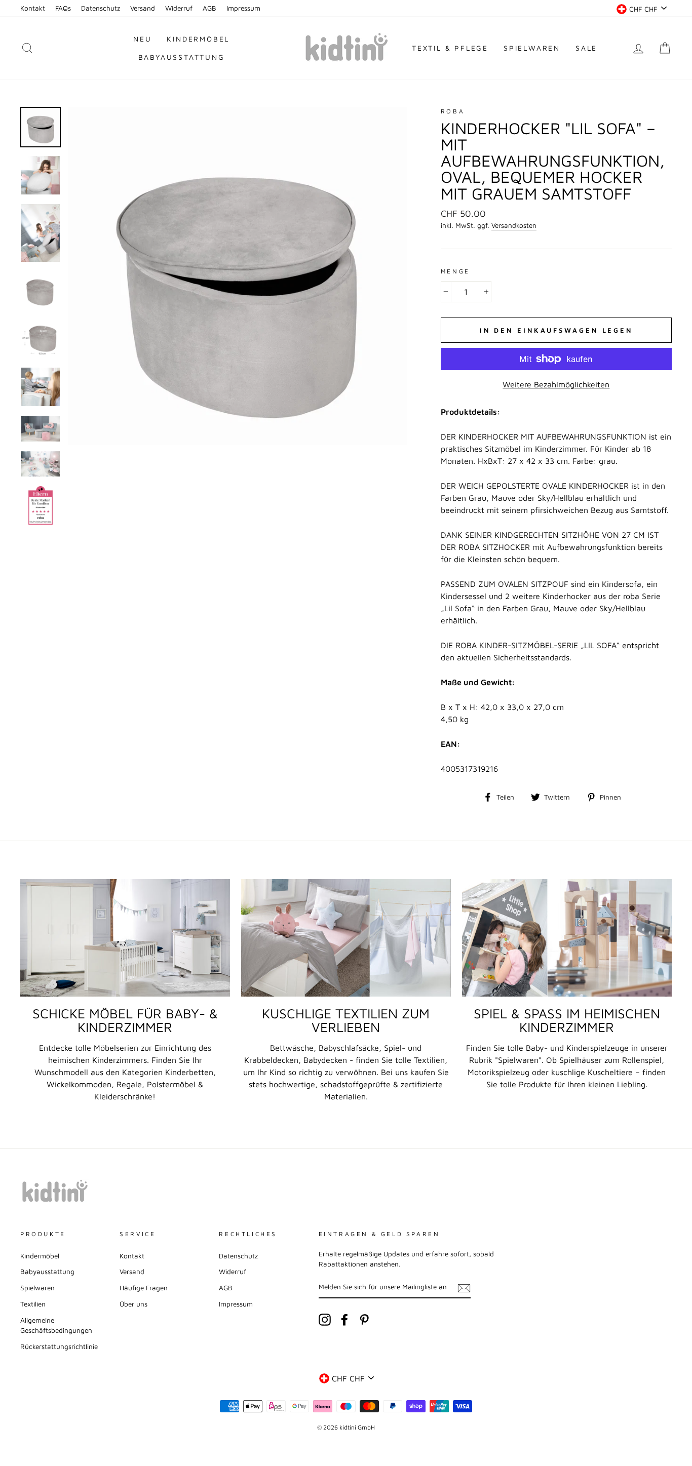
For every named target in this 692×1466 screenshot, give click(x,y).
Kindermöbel (198, 38)
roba (453, 111)
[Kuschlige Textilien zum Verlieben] (346, 938)
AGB (209, 8)
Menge (455, 271)
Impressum (243, 8)
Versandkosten (513, 225)
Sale (586, 48)
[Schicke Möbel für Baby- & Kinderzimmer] (125, 938)
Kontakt (32, 8)
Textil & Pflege (450, 48)
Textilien (33, 1304)
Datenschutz (100, 8)
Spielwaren (532, 48)
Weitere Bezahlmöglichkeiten (556, 384)
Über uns (133, 1304)
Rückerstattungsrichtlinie (59, 1346)
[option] (237, 276)
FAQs (63, 8)
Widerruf (179, 8)
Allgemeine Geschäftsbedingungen (56, 1325)
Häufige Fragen (144, 1288)
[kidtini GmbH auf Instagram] (325, 1320)
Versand (142, 8)
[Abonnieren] (464, 1287)
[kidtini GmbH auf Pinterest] (364, 1320)
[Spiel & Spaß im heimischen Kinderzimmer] (567, 938)
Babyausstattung (181, 57)
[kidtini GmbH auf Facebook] (344, 1320)
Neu (142, 38)
